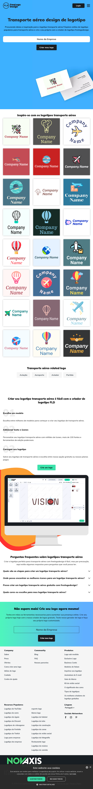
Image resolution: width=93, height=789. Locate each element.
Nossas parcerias (41, 663)
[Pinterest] (77, 717)
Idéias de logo (10, 671)
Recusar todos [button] (56, 779)
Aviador (55, 375)
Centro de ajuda (10, 679)
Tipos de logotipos (71, 691)
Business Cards (70, 663)
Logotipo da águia (11, 717)
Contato (7, 675)
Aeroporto (39, 375)
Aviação (23, 375)
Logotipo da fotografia (40, 738)
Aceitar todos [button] (36, 779)
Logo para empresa (12, 738)
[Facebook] (66, 717)
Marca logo (36, 713)
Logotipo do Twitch (12, 733)
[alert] (46, 776)
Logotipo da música (39, 746)
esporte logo (36, 709)
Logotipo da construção (40, 725)
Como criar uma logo (12, 667)
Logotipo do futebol (39, 717)
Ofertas (7, 663)
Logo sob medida (71, 654)
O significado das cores (73, 687)
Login (78, 5)
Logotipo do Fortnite (12, 729)
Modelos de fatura (71, 667)
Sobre (6, 654)
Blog (36, 654)
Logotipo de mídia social (41, 733)
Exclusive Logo (70, 659)
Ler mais (73, 774)
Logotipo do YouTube (12, 709)
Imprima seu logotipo (73, 671)
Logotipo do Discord (12, 721)
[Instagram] (72, 717)
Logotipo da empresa (13, 742)
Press (6, 659)
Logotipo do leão (38, 721)
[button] (46, 784)
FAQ (36, 659)
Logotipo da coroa (38, 729)
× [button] (90, 767)
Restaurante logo (38, 742)
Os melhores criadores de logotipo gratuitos (74, 697)
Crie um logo (46, 467)
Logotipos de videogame (14, 725)
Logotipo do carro (11, 713)
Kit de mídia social (72, 683)
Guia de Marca (70, 679)
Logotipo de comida (39, 750)
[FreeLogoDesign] (20, 6)
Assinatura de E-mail (72, 675)
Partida (69, 375)
